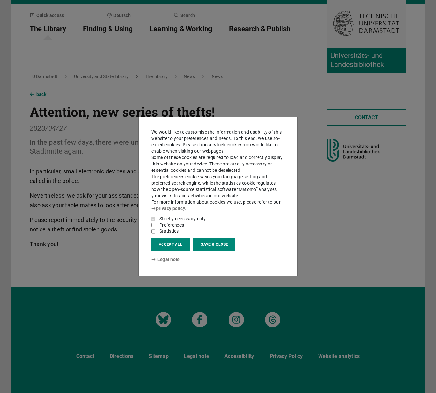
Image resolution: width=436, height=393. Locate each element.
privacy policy (170, 208)
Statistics (169, 231)
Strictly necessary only (182, 218)
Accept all (170, 244)
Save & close (214, 244)
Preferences (171, 225)
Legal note (168, 259)
